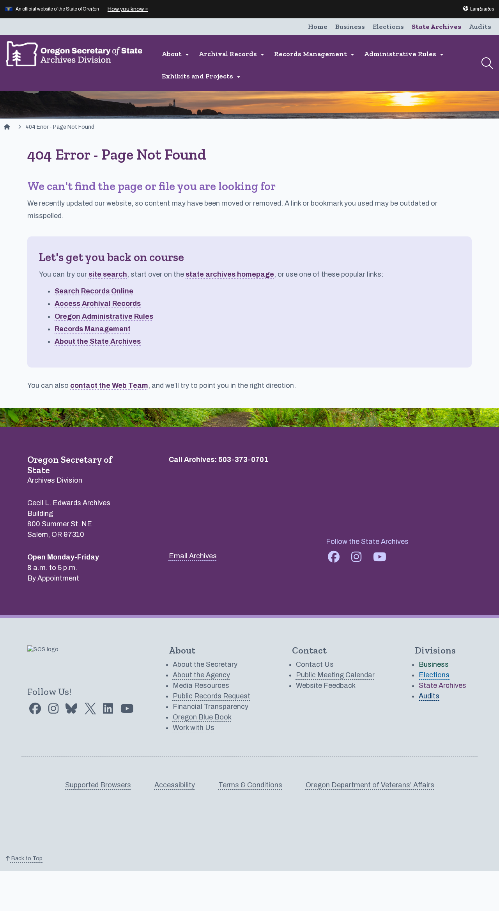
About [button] (176, 54)
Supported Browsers (98, 785)
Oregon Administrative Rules (104, 316)
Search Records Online (94, 291)
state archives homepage (230, 274)
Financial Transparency (210, 706)
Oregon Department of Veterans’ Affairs (370, 785)
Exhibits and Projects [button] (202, 76)
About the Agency (201, 675)
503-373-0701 (243, 459)
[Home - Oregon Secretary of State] (7, 127)
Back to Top (26, 858)
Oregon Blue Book (202, 717)
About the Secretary (205, 664)
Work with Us (193, 728)
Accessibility (174, 785)
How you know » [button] (128, 9)
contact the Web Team (109, 385)
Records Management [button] (315, 54)
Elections (388, 26)
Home (317, 26)
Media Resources (201, 685)
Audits (480, 26)
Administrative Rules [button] (405, 54)
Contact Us (315, 664)
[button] (478, 9)
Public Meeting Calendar (335, 675)
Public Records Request (211, 696)
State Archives (436, 26)
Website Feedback (326, 685)
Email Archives (193, 556)
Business (350, 26)
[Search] (487, 63)
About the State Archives (98, 341)
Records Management (93, 329)
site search (107, 274)
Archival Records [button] (232, 54)
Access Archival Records (98, 303)
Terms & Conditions (250, 785)
